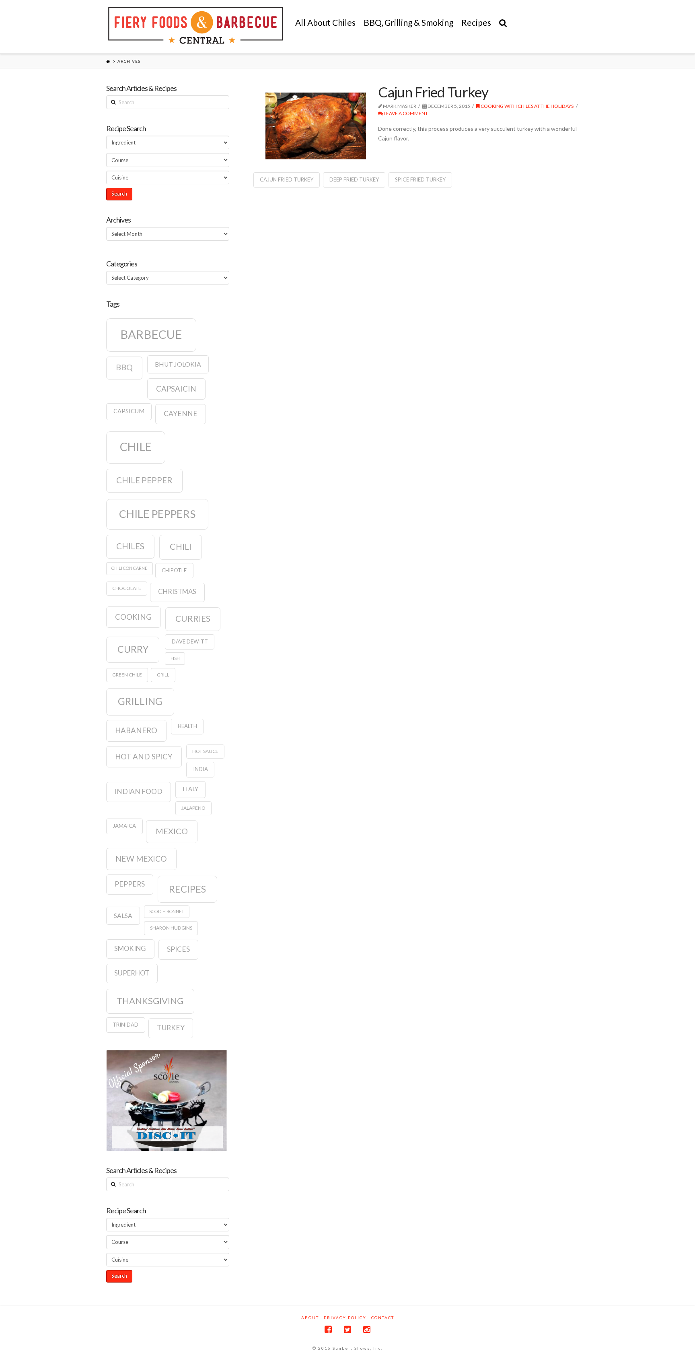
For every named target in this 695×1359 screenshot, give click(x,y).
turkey (171, 1027)
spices (178, 949)
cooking (133, 616)
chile (136, 447)
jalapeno (193, 808)
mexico (172, 831)
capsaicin (176, 388)
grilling (140, 701)
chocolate (126, 588)
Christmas (177, 592)
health (187, 726)
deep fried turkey (354, 179)
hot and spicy (144, 756)
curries (192, 618)
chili (180, 546)
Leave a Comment (405, 113)
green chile (127, 675)
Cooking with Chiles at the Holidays (527, 106)
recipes (187, 889)
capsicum (128, 411)
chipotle (174, 570)
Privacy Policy (345, 1317)
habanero (136, 730)
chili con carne (129, 568)
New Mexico (141, 858)
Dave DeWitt (190, 641)
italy (190, 789)
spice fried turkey (420, 179)
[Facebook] (328, 1329)
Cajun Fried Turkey (433, 91)
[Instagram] (366, 1329)
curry (132, 649)
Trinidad (125, 1024)
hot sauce (205, 751)
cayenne (180, 413)
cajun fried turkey (286, 179)
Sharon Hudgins (171, 928)
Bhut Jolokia (178, 364)
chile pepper (144, 480)
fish (175, 658)
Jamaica (124, 826)
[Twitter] (347, 1329)
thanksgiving (150, 1000)
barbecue (151, 334)
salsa (123, 915)
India (200, 769)
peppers (130, 884)
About (310, 1317)
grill (163, 675)
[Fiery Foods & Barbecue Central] (195, 25)
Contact (382, 1317)
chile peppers (157, 513)
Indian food (138, 791)
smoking (130, 948)
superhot (131, 973)
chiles (130, 546)
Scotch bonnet (166, 911)
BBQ (124, 367)
